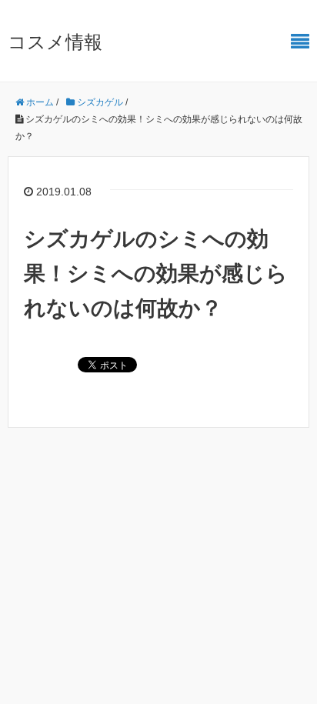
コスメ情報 (55, 42)
